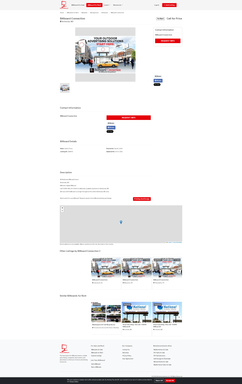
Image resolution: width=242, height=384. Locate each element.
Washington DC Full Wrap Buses (103, 325)
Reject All (159, 380)
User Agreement (127, 359)
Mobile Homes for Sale (161, 349)
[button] (171, 5)
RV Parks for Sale (159, 352)
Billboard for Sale (78, 5)
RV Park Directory (159, 355)
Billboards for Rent (97, 352)
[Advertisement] (105, 97)
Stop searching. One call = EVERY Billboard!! (134, 326)
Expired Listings (96, 355)
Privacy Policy (126, 355)
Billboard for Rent (94, 5)
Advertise (125, 352)
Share (111, 123)
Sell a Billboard (95, 364)
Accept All (170, 380)
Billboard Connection (99, 280)
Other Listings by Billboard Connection (79, 251)
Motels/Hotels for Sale (161, 362)
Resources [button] (117, 5)
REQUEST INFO (129, 118)
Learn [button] (106, 5)
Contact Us (126, 349)
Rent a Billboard (96, 367)
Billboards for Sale (97, 349)
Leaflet (169, 242)
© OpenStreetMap (177, 242)
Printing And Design (142, 199)
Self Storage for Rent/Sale (162, 359)
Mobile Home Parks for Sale (162, 365)
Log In (156, 5)
